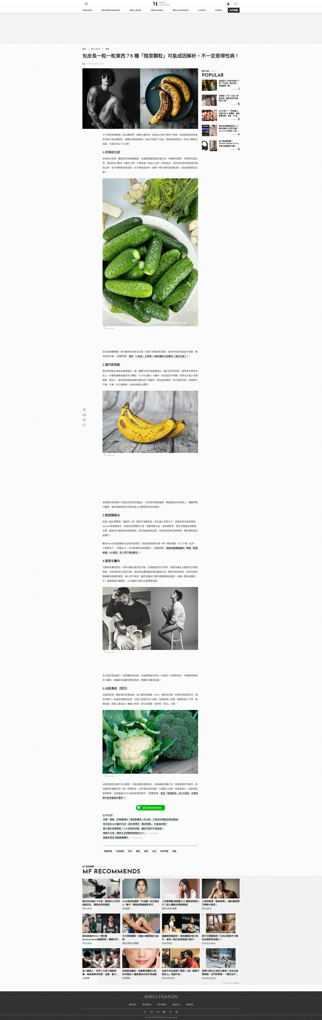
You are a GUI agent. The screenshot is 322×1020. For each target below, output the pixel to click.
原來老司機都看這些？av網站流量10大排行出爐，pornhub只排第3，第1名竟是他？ (229, 128)
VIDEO (218, 10)
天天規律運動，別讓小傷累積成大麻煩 (140, 938)
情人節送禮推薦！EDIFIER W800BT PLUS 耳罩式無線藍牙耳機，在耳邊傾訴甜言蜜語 (228, 143)
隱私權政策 (146, 1005)
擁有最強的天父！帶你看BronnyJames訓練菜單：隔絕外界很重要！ (101, 938)
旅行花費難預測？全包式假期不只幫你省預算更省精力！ (220, 938)
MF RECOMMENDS (111, 872)
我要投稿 (189, 1005)
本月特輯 (234, 10)
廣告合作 (176, 1005)
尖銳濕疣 (120, 851)
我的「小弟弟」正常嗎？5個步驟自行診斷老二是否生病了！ (159, 356)
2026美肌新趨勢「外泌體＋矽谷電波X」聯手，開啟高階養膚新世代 (140, 903)
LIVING (202, 10)
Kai (83, 64)
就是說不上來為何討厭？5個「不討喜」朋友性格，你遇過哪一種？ (229, 83)
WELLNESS (135, 10)
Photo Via (110, 329)
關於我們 (132, 1005)
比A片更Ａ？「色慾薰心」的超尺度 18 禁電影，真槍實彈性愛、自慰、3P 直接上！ (229, 113)
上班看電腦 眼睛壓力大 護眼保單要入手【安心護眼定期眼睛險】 (180, 903)
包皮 (154, 851)
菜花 (130, 851)
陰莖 (146, 851)
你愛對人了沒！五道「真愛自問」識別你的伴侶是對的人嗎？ (228, 98)
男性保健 (164, 851)
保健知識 (108, 851)
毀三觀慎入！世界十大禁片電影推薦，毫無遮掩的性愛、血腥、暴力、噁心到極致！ (100, 973)
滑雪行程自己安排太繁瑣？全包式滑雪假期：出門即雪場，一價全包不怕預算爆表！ (220, 973)
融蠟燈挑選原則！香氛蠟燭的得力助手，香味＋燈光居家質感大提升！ (180, 938)
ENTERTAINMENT (111, 10)
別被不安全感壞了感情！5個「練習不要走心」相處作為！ (180, 973)
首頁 (84, 49)
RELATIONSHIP (181, 10)
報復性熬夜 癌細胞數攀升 (116, 837)
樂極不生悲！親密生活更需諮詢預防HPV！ (124, 833)
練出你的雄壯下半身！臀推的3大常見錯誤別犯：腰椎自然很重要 (101, 903)
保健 (107, 49)
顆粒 (138, 851)
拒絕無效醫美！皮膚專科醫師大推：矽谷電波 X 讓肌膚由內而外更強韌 (140, 973)
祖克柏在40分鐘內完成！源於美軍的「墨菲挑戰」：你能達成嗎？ (135, 824)
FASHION (87, 10)
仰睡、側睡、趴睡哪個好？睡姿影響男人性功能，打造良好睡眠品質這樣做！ (141, 819)
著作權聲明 (161, 1005)
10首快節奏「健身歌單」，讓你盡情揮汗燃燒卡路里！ (220, 903)
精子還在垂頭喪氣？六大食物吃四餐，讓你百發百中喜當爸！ (133, 828)
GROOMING (157, 10)
